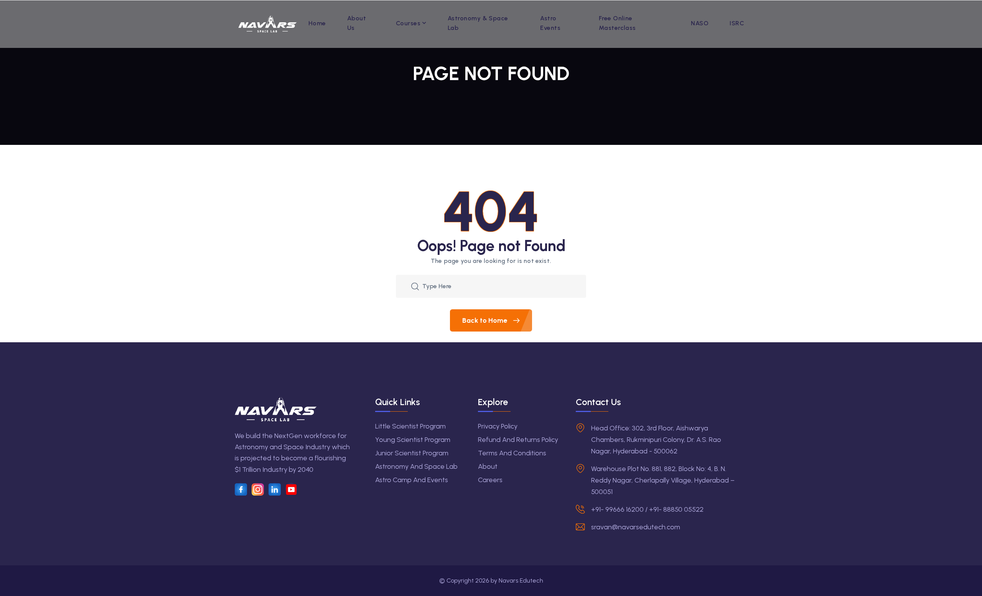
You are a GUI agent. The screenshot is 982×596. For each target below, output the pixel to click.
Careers (490, 480)
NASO (699, 23)
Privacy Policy (497, 426)
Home (317, 23)
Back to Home (485, 320)
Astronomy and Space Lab (416, 466)
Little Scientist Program (410, 426)
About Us (356, 23)
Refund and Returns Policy (518, 439)
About (488, 466)
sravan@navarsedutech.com (635, 527)
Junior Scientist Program (411, 453)
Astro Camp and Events (411, 480)
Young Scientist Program (412, 439)
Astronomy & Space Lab (478, 23)
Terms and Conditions (512, 453)
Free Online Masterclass (617, 23)
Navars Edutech (521, 580)
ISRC (737, 23)
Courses (408, 23)
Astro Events (550, 23)
